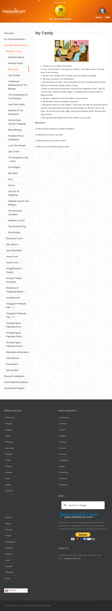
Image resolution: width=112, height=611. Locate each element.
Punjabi (9, 472)
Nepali (8, 523)
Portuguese (11, 542)
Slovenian (64, 485)
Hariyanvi (10, 442)
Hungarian (64, 460)
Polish (8, 536)
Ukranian (10, 572)
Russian (9, 548)
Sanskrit (9, 491)
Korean (9, 517)
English (63, 436)
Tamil (8, 478)
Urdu (8, 578)
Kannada (10, 448)
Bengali (9, 424)
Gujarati (9, 430)
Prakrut (9, 466)
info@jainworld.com (72, 558)
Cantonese (64, 417)
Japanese (64, 472)
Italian (62, 466)
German (63, 454)
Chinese (63, 424)
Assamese (10, 417)
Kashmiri (63, 478)
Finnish (63, 442)
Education (9, 33)
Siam (8, 560)
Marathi (9, 454)
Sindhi (8, 485)
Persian (9, 530)
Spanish (9, 566)
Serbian (9, 554)
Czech (62, 430)
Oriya (8, 460)
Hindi (8, 436)
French (63, 448)
